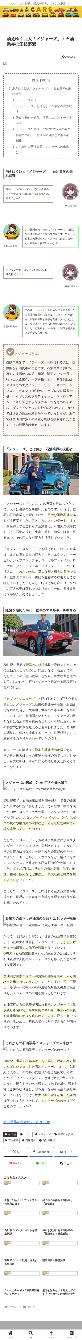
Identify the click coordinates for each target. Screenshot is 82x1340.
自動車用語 (48, 1140)
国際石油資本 (65, 1134)
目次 (35, 80)
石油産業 (13, 1140)
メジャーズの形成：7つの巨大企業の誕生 (43, 129)
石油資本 (30, 1140)
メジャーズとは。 (28, 100)
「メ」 (27, 1134)
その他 (12, 1134)
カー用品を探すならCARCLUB (26, 1122)
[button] (66, 1163)
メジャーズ (44, 1134)
